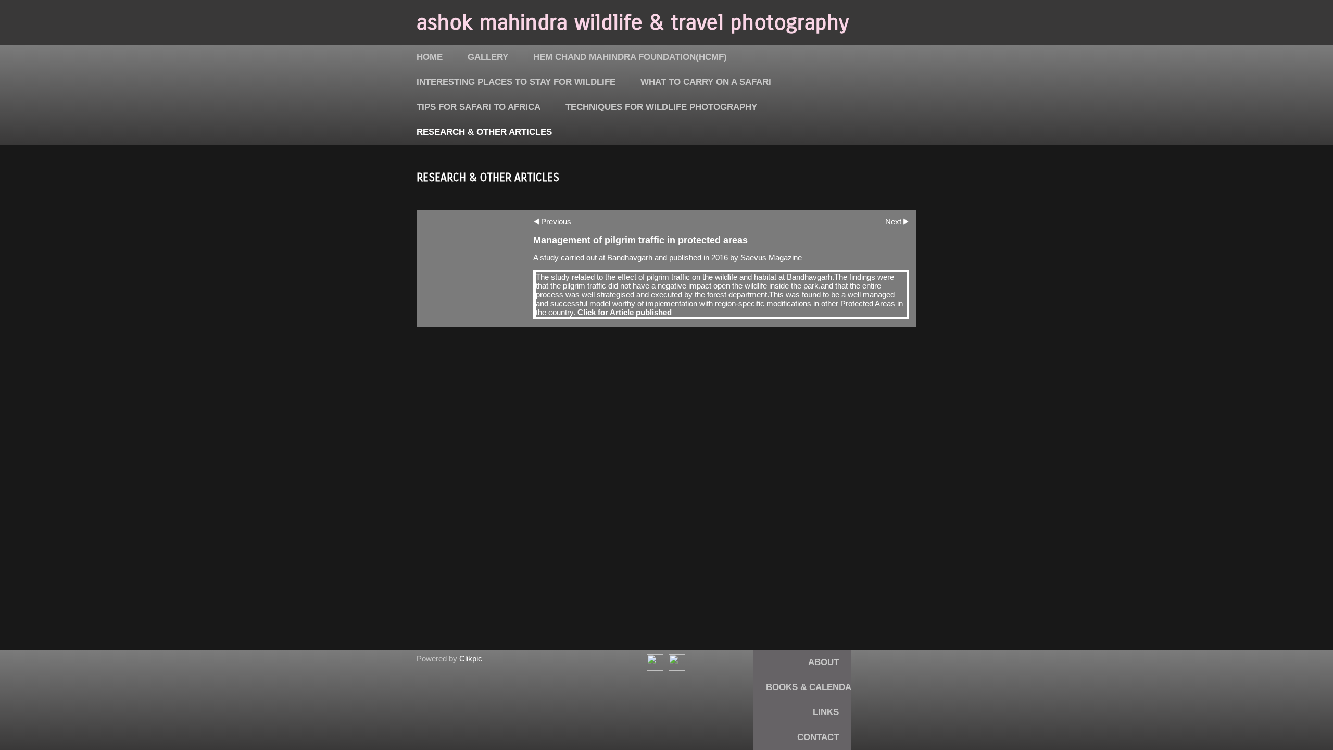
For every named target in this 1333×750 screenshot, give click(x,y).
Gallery (488, 57)
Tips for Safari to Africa (478, 107)
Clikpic (470, 658)
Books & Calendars (814, 687)
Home (430, 57)
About (823, 662)
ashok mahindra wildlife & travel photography (633, 22)
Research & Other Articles (484, 132)
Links (826, 712)
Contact (818, 737)
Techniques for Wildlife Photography (661, 107)
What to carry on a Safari (705, 82)
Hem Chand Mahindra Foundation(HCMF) (630, 57)
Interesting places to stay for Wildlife (516, 82)
